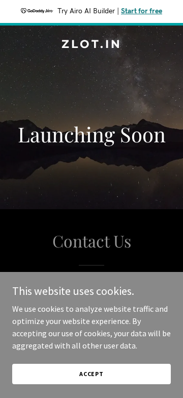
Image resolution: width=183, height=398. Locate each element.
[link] (91, 45)
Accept (91, 374)
